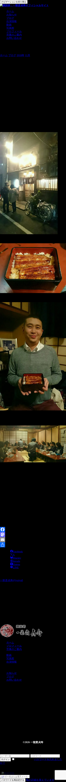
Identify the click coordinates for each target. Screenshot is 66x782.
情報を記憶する (24, 759)
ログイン (5, 759)
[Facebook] (33, 529)
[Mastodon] (33, 534)
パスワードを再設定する (12, 780)
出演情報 (11, 21)
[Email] (33, 539)
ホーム (10, 11)
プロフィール (14, 31)
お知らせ (11, 14)
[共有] (33, 544)
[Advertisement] (33, 610)
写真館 (10, 28)
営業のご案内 (14, 34)
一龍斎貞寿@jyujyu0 (11, 580)
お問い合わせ (14, 38)
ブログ (10, 18)
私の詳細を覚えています (40, 779)
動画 (9, 24)
